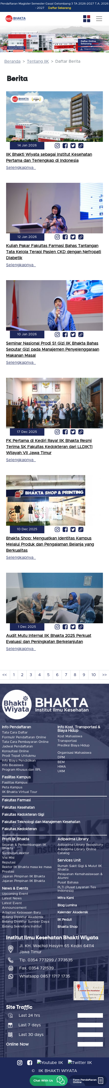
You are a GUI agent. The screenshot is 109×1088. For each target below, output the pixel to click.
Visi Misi (8, 857)
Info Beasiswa (12, 765)
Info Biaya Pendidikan (19, 760)
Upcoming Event (15, 894)
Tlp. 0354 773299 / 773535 (46, 960)
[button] (49, 1080)
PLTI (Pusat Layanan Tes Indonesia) (77, 889)
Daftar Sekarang (59, 8)
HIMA (62, 766)
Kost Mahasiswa (70, 736)
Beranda (12, 61)
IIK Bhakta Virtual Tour (19, 792)
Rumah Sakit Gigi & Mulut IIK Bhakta (80, 867)
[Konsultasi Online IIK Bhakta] (14, 48)
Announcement (14, 907)
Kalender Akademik (73, 912)
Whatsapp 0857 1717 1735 (44, 976)
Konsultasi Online (15, 751)
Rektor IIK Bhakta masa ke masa (26, 867)
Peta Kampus (12, 787)
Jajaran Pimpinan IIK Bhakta (23, 876)
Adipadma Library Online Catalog (77, 851)
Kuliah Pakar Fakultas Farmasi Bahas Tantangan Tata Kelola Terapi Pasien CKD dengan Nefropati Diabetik (53, 252)
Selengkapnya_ (21, 168)
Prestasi (8, 871)
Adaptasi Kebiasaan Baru (21, 912)
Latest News (12, 898)
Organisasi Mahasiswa (74, 752)
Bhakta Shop (68, 926)
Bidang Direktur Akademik (22, 917)
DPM (61, 757)
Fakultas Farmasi (16, 800)
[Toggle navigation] (99, 19)
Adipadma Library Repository (80, 845)
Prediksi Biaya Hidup (73, 745)
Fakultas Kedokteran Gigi (23, 814)
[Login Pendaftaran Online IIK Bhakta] (94, 49)
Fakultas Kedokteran (19, 829)
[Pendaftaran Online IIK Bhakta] (94, 42)
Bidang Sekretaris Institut (22, 926)
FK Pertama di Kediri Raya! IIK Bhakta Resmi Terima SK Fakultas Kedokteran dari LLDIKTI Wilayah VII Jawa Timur (49, 447)
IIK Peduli (65, 919)
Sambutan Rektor (15, 853)
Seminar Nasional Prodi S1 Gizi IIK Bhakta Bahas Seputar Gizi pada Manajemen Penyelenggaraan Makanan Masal (52, 349)
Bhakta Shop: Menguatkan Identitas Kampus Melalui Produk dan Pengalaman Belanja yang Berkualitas (50, 544)
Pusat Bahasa (68, 882)
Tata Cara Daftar (15, 732)
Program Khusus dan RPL (21, 769)
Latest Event (12, 903)
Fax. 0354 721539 (36, 968)
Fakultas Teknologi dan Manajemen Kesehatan (41, 822)
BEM (61, 762)
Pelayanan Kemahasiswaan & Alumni (80, 876)
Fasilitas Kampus (14, 782)
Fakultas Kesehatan (18, 807)
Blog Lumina (67, 905)
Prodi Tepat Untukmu (19, 756)
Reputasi (8, 862)
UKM (61, 771)
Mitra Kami (66, 898)
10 (94, 675)
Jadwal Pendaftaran (17, 746)
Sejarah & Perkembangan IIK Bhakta (24, 846)
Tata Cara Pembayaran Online (25, 742)
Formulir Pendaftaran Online (24, 737)
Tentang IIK (38, 61)
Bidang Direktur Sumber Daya (25, 921)
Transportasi (67, 741)
